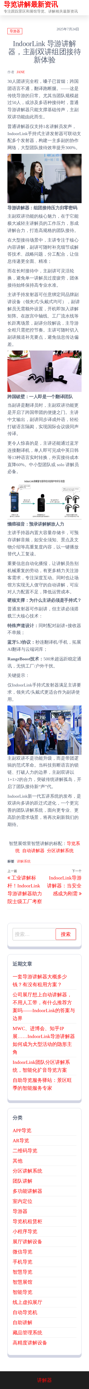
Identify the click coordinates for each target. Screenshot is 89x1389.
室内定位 (22, 1201)
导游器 (15, 31)
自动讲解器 (33, 850)
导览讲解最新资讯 (31, 4)
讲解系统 (24, 861)
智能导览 (22, 1292)
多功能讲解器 (27, 1191)
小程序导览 (25, 1231)
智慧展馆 (22, 1282)
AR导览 (21, 1140)
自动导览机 (25, 1312)
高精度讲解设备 (30, 1342)
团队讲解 (22, 1181)
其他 (17, 1160)
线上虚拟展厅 (27, 1302)
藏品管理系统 (27, 1332)
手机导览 (22, 1262)
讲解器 (44, 1380)
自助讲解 (22, 1322)
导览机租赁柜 (27, 1221)
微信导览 (22, 1251)
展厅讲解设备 (27, 1241)
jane (21, 72)
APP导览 (22, 1130)
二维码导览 (25, 1150)
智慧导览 (22, 1272)
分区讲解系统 (60, 850)
